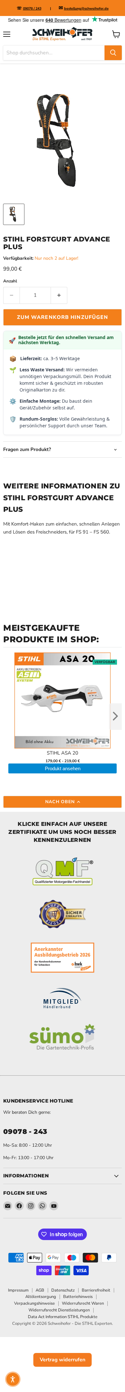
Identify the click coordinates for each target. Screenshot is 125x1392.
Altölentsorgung (40, 1297)
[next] (115, 716)
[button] (13, 1379)
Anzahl (10, 281)
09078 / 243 (32, 8)
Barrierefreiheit (96, 1290)
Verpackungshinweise (34, 1303)
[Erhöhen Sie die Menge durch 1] (59, 295)
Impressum (18, 1290)
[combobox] (53, 52)
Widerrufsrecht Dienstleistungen (59, 1310)
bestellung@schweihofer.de (86, 8)
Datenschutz (63, 1290)
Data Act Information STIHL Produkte (62, 1317)
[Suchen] (113, 52)
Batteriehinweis (78, 1297)
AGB (40, 1290)
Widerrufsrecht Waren (83, 1303)
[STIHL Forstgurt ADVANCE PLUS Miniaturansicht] (14, 214)
